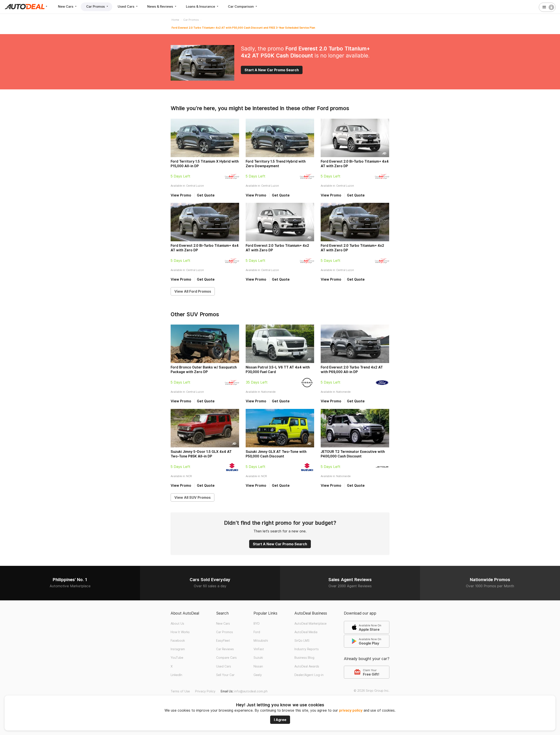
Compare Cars (226, 657)
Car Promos (96, 6)
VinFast (259, 649)
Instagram (178, 649)
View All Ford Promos (192, 291)
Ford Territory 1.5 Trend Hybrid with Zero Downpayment (276, 163)
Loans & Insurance (201, 6)
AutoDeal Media (305, 632)
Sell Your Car (225, 675)
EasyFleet (223, 640)
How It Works (180, 632)
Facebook (178, 640)
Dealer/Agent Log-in (309, 675)
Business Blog (304, 657)
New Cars (66, 6)
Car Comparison (241, 6)
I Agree (280, 720)
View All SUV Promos (192, 497)
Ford (257, 632)
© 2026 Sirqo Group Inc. (371, 690)
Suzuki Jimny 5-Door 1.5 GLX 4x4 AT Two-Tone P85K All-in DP (201, 454)
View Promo (181, 195)
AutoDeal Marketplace (310, 623)
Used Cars (126, 6)
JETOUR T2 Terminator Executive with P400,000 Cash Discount (353, 454)
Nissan (258, 666)
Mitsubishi (261, 640)
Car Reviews (225, 649)
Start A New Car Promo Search (272, 70)
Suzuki (258, 657)
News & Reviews (160, 6)
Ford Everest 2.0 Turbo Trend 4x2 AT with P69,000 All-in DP (352, 369)
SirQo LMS (302, 640)
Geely (258, 675)
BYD (257, 623)
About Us (177, 623)
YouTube (177, 657)
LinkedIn (176, 675)
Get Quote (206, 195)
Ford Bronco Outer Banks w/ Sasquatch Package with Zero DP (204, 369)
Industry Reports (306, 649)
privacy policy (350, 710)
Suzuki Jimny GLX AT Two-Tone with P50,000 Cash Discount (276, 454)
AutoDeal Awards (306, 666)
